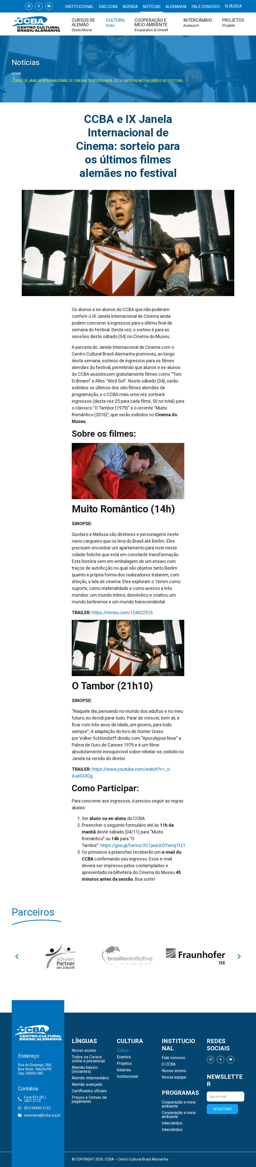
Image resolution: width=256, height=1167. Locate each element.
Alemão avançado (87, 1085)
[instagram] (28, 6)
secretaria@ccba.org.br (41, 1115)
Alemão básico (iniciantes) (85, 1070)
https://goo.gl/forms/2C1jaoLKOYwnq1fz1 (142, 845)
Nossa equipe (174, 1077)
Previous (17, 956)
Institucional (79, 6)
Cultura (115, 22)
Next (239, 956)
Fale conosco (206, 6)
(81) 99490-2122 (37, 1108)
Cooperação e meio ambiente (151, 25)
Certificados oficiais (89, 1091)
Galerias (124, 1070)
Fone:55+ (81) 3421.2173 (35, 1099)
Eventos (124, 1057)
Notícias (151, 6)
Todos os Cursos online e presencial (88, 1059)
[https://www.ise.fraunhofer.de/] (156, 956)
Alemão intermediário (90, 1078)
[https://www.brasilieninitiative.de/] (89, 956)
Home (17, 73)
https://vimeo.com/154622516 (122, 612)
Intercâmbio (197, 22)
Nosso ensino (84, 1051)
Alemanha (176, 6)
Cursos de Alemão (83, 25)
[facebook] (38, 6)
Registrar (222, 1109)
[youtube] (48, 6)
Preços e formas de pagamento (89, 1100)
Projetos (233, 22)
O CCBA (169, 1064)
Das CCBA (108, 6)
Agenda (130, 6)
